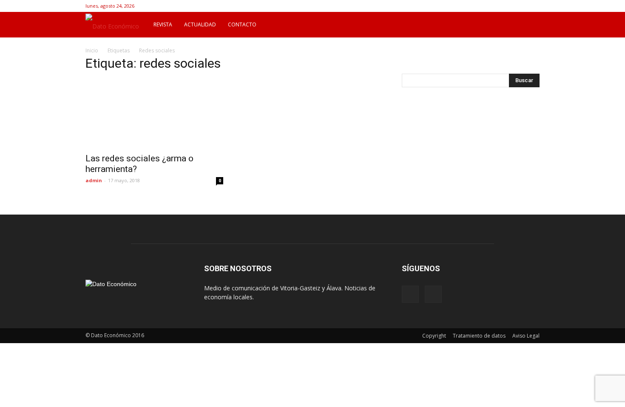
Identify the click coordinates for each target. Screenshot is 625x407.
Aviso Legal (526, 335)
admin (93, 180)
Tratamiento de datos (479, 335)
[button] (529, 24)
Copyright (434, 335)
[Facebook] (519, 6)
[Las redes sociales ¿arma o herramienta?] (154, 114)
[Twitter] (533, 6)
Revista (162, 24)
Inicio (91, 50)
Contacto (242, 24)
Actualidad (200, 24)
